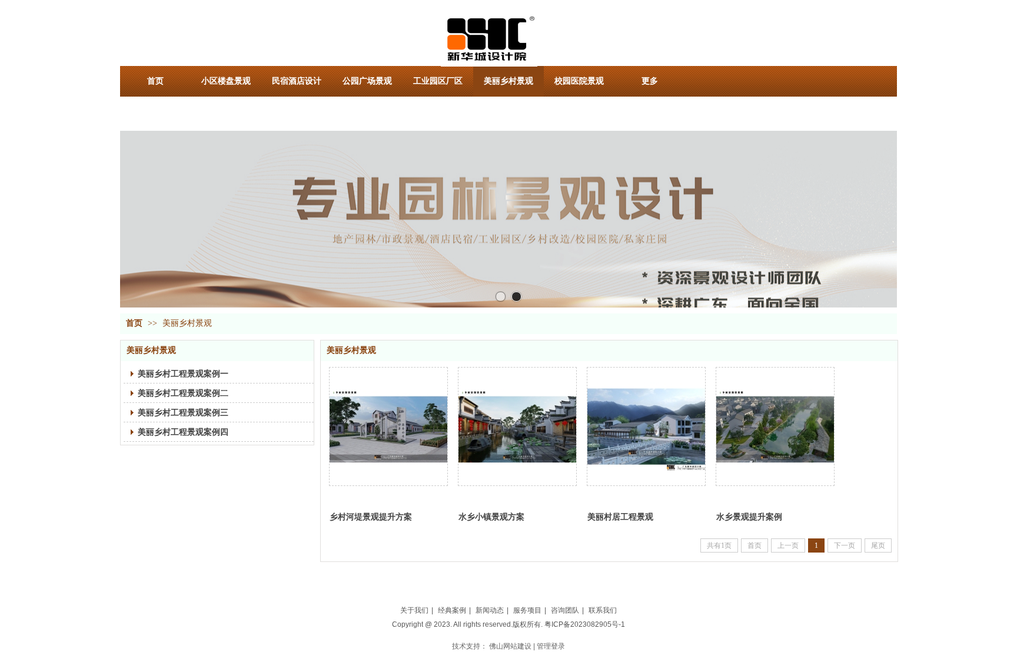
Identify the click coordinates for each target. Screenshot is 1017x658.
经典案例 (452, 610)
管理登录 (551, 646)
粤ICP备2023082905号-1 (584, 624)
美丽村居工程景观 (620, 516)
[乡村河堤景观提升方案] (388, 426)
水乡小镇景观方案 (491, 516)
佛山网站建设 (510, 646)
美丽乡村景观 (187, 323)
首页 (134, 323)
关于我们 (414, 610)
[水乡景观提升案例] (775, 426)
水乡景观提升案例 (749, 516)
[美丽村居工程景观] (646, 426)
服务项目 (527, 610)
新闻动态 (490, 610)
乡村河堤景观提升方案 (371, 516)
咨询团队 (565, 610)
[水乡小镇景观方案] (517, 426)
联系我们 (603, 610)
